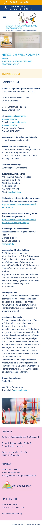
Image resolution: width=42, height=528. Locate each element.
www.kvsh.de (8, 244)
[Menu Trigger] (4, 16)
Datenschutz (33, 524)
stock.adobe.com (20, 390)
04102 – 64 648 (19, 2)
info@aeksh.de (14, 192)
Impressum (17, 524)
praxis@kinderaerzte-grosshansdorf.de (19, 475)
